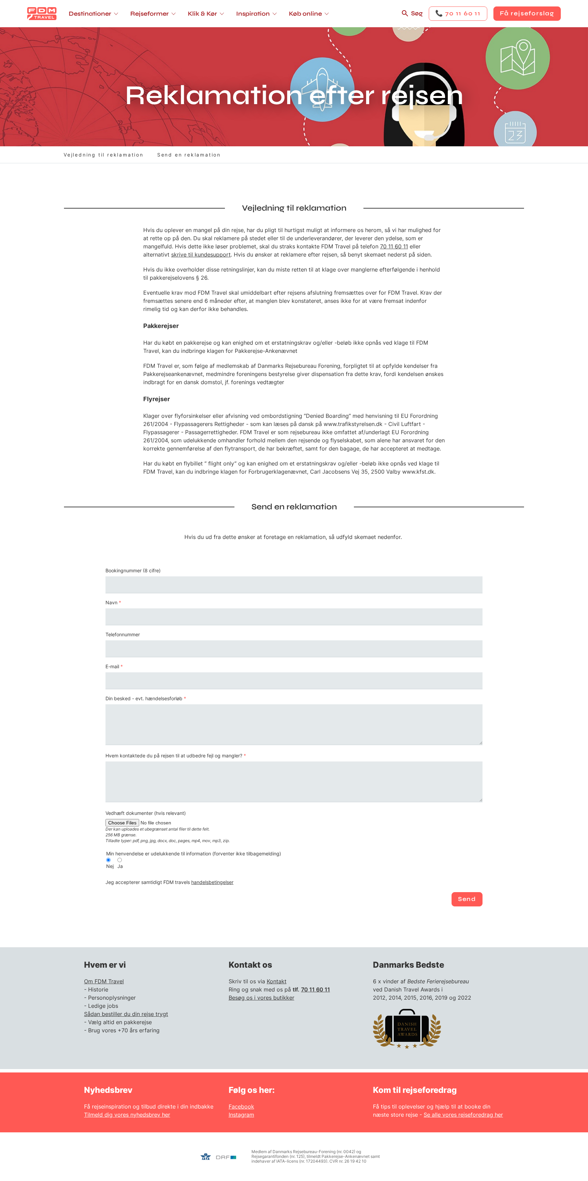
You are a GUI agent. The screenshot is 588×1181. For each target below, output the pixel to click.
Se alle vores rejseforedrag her (463, 1114)
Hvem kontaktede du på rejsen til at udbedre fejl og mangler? (173, 755)
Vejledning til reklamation (104, 155)
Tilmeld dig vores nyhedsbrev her (127, 1114)
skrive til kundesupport (201, 254)
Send (467, 899)
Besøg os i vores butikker (261, 997)
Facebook (241, 1106)
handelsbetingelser (212, 882)
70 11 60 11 (394, 246)
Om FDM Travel (104, 981)
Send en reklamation (189, 155)
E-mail (112, 666)
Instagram (241, 1114)
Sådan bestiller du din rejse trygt (126, 1014)
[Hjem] (41, 13)
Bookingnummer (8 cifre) (133, 570)
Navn (111, 602)
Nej (110, 866)
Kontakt (277, 981)
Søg (417, 13)
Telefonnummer (122, 634)
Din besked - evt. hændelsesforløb (143, 698)
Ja (120, 866)
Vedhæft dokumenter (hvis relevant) (145, 813)
